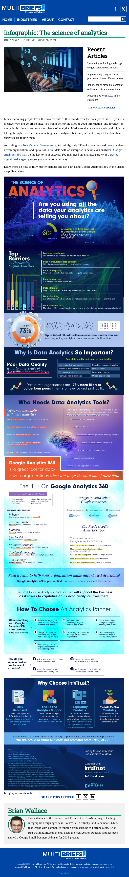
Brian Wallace (17, 40)
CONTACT (66, 20)
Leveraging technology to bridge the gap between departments (104, 65)
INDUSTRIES (27, 20)
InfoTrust (35, 793)
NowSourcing (93, 818)
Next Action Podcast (88, 832)
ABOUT (48, 20)
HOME (7, 20)
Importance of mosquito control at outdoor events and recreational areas (105, 87)
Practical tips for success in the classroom (103, 97)
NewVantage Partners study (39, 145)
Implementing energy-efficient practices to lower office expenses (105, 76)
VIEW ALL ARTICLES (101, 107)
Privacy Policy (64, 873)
